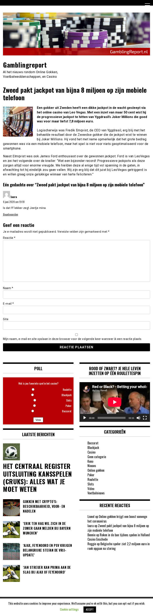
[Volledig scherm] (145, 418)
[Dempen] (138, 418)
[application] (114, 402)
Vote (38, 419)
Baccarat (92, 443)
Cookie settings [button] (69, 609)
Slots (90, 484)
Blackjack (93, 447)
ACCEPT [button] (90, 609)
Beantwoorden (10, 214)
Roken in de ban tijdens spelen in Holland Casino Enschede (118, 537)
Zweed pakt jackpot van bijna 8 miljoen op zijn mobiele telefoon (118, 528)
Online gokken (95, 470)
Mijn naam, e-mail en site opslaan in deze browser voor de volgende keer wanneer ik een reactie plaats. (72, 338)
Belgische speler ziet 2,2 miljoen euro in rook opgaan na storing (118, 546)
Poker (90, 474)
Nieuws (91, 465)
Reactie (9, 237)
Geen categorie (96, 456)
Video (90, 488)
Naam (8, 288)
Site (5, 319)
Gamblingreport (25, 64)
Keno (90, 461)
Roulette (92, 479)
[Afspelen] (85, 418)
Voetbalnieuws (96, 493)
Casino (91, 452)
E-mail (8, 303)
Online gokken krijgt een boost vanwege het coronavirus (117, 519)
